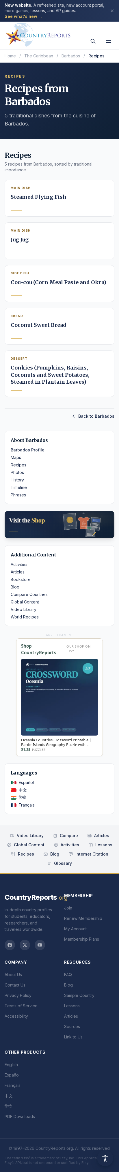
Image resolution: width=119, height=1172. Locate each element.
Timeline (19, 487)
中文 (23, 789)
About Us (13, 974)
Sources (72, 1026)
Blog (15, 586)
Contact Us (15, 984)
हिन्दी (22, 797)
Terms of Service (21, 1005)
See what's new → (23, 16)
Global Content (25, 601)
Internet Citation (91, 854)
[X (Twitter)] (25, 945)
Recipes (18, 464)
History (17, 479)
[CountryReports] (38, 33)
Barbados (71, 55)
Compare (69, 835)
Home (10, 55)
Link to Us (73, 1036)
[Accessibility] (105, 1158)
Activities (19, 564)
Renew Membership (83, 918)
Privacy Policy (18, 995)
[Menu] (108, 40)
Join (68, 907)
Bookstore (21, 579)
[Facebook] (10, 945)
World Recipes (25, 616)
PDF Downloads (20, 1116)
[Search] (93, 41)
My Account (75, 928)
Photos (17, 472)
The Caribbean (38, 55)
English (11, 1064)
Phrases (18, 494)
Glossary (63, 863)
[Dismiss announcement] (112, 10)
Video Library (23, 609)
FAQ (68, 974)
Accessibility (16, 1016)
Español (26, 782)
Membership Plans (81, 939)
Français (27, 804)
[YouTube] (40, 945)
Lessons (103, 844)
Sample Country (79, 995)
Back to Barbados (96, 416)
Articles (18, 571)
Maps (16, 457)
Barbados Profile (27, 449)
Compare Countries (29, 594)
